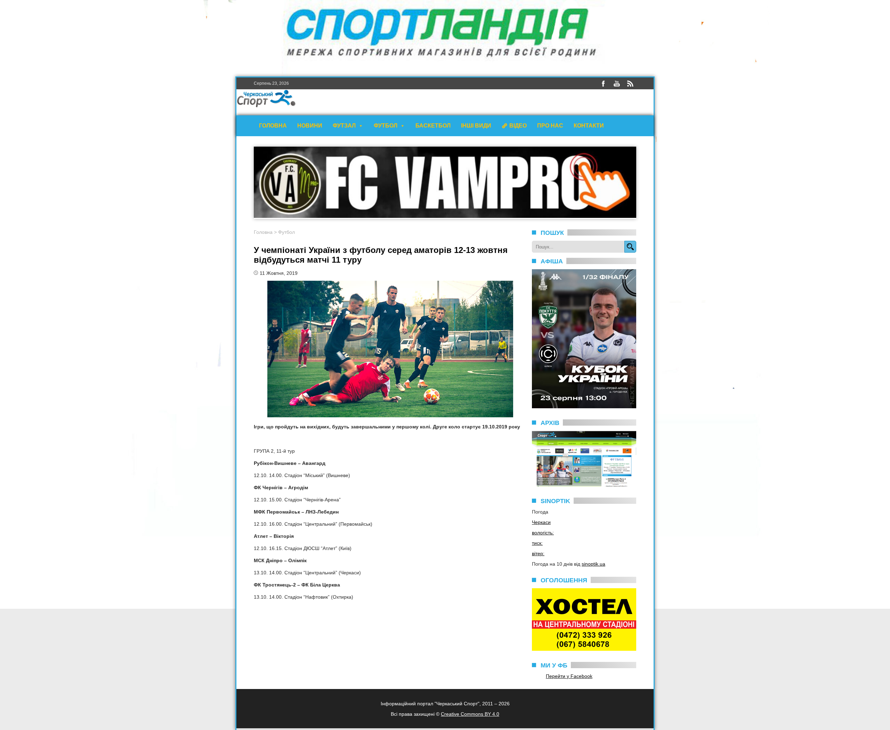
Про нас (550, 126)
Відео (518, 126)
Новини (309, 126)
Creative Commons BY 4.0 (470, 714)
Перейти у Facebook (569, 676)
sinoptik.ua (593, 564)
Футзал (344, 126)
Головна (273, 126)
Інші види (476, 126)
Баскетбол (433, 126)
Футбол (385, 126)
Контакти (589, 126)
